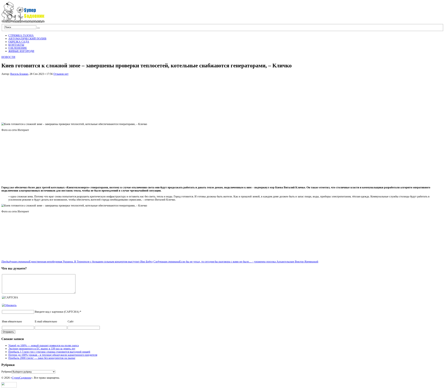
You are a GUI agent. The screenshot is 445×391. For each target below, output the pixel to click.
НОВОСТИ (8, 57)
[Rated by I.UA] (9, 386)
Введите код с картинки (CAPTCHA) (57, 311)
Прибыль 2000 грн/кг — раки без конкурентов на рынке (41, 358)
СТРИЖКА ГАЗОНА (21, 35)
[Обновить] (9, 305)
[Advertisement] (27, 97)
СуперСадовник (21, 377)
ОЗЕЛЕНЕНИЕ (17, 47)
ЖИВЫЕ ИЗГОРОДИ (21, 51)
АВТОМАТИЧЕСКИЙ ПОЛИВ (27, 38)
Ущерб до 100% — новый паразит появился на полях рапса (43, 345)
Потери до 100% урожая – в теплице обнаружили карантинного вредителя (52, 354)
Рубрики (6, 371)
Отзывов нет (60, 73)
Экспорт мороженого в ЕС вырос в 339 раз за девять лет (41, 348)
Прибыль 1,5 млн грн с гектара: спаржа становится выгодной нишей (49, 351)
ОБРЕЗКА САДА (18, 41)
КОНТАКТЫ (16, 44)
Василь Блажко (19, 73)
